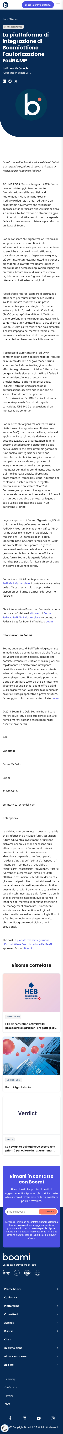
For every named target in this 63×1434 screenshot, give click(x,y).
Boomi (28, 948)
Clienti (8, 1339)
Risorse (8, 1331)
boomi (49, 621)
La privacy (10, 1378)
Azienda (9, 1322)
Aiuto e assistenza (15, 1356)
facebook (10, 1418)
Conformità (11, 1387)
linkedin (24, 1418)
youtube (38, 1418)
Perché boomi (12, 1289)
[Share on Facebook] (10, 81)
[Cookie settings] (5, 1428)
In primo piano (13, 1348)
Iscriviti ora (48, 1211)
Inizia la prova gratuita (38, 4)
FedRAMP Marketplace (16, 583)
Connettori (11, 1314)
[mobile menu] (58, 5)
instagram (53, 1418)
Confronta (10, 1297)
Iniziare (9, 1364)
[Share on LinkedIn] (4, 81)
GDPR (7, 1404)
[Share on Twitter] (15, 81)
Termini (9, 1395)
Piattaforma (11, 1306)
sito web (35, 613)
